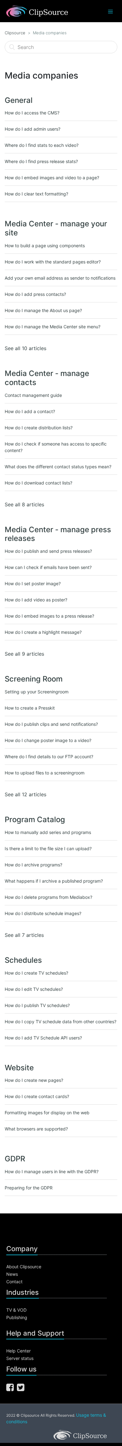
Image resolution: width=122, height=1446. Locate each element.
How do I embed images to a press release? (49, 616)
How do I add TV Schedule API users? (43, 1037)
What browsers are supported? (36, 1128)
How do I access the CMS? (32, 112)
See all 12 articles (25, 794)
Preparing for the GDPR (29, 1187)
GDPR (15, 1158)
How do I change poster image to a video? (48, 740)
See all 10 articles (25, 348)
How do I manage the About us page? (43, 310)
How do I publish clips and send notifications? (51, 724)
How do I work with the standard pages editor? (53, 261)
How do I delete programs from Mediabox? (48, 897)
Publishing (16, 1317)
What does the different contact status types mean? (58, 466)
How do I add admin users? (32, 129)
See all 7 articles (24, 935)
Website (19, 1067)
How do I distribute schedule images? (43, 913)
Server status (19, 1358)
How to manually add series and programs (48, 832)
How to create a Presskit (30, 708)
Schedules (23, 960)
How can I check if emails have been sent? (48, 567)
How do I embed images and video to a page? (52, 177)
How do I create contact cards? (37, 1096)
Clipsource (15, 32)
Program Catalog (35, 819)
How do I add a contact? (30, 411)
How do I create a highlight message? (43, 632)
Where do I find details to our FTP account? (49, 756)
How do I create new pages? (34, 1080)
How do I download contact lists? (38, 482)
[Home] (37, 10)
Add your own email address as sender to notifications (60, 278)
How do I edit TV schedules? (34, 989)
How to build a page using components (45, 245)
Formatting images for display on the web (47, 1112)
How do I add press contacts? (35, 294)
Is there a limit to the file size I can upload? (48, 848)
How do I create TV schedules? (36, 973)
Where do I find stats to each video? (42, 145)
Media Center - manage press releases (58, 534)
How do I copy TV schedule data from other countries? (60, 1021)
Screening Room (34, 678)
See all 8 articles (24, 504)
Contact (14, 1281)
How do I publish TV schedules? (37, 1005)
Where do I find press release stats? (41, 161)
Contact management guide (33, 395)
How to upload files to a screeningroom (44, 772)
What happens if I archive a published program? (54, 881)
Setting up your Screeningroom (37, 691)
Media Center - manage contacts (47, 378)
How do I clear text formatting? (36, 193)
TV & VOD (16, 1310)
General (19, 100)
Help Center (18, 1350)
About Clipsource (23, 1266)
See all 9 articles (24, 654)
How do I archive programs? (33, 864)
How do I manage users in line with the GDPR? (52, 1171)
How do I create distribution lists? (39, 427)
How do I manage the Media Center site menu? (52, 326)
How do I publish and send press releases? (48, 551)
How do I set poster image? (33, 583)
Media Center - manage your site (56, 228)
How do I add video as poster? (36, 599)
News (12, 1274)
